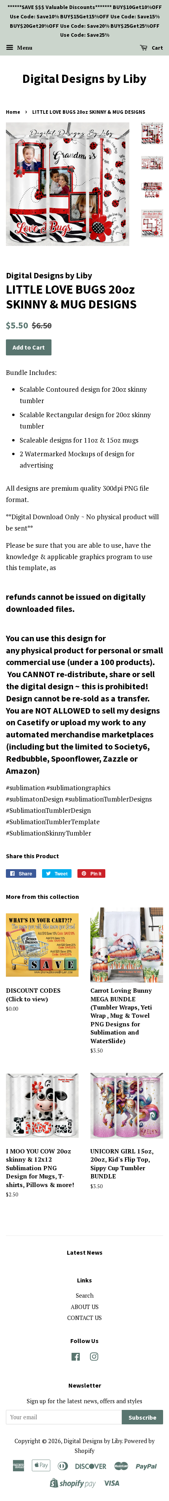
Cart (157, 47)
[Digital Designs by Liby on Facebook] (75, 1358)
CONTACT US (84, 1318)
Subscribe (142, 1417)
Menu (23, 47)
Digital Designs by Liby (84, 78)
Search (85, 1295)
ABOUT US (85, 1307)
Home (13, 112)
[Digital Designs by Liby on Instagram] (94, 1358)
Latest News (85, 1252)
